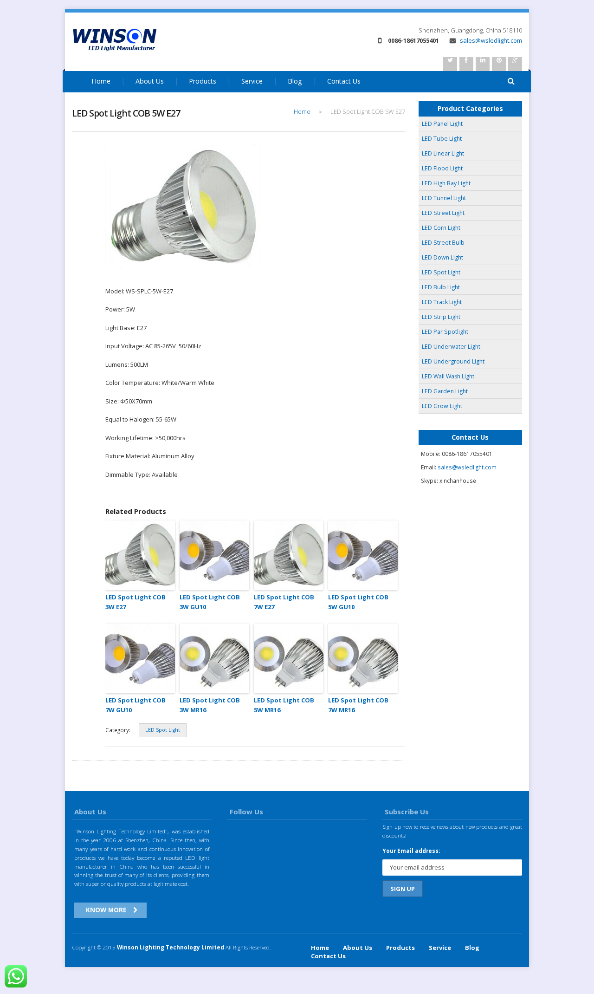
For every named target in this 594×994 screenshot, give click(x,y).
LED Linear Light (443, 153)
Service (252, 81)
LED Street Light (443, 213)
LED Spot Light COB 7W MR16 (358, 705)
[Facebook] (466, 64)
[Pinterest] (499, 64)
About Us (150, 81)
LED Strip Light (441, 317)
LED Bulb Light (441, 287)
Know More (106, 909)
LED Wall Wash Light (448, 376)
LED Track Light (442, 302)
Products (202, 81)
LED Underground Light (453, 361)
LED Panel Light (442, 124)
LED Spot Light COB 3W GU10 (210, 602)
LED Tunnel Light (444, 198)
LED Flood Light (442, 168)
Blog (295, 81)
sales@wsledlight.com (490, 40)
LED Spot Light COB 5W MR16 (284, 705)
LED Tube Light (442, 139)
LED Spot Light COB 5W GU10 (358, 602)
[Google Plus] (515, 64)
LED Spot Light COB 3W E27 (135, 602)
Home (100, 81)
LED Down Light (442, 257)
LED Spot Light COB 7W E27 (284, 602)
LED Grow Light (442, 406)
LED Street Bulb (443, 243)
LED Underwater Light (451, 347)
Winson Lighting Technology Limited (170, 947)
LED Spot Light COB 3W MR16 (210, 705)
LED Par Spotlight (445, 332)
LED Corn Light (441, 228)
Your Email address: (411, 850)
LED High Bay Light (446, 183)
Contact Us (344, 81)
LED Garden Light (445, 391)
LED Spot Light (162, 730)
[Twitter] (450, 64)
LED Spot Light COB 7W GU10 (135, 705)
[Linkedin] (483, 64)
